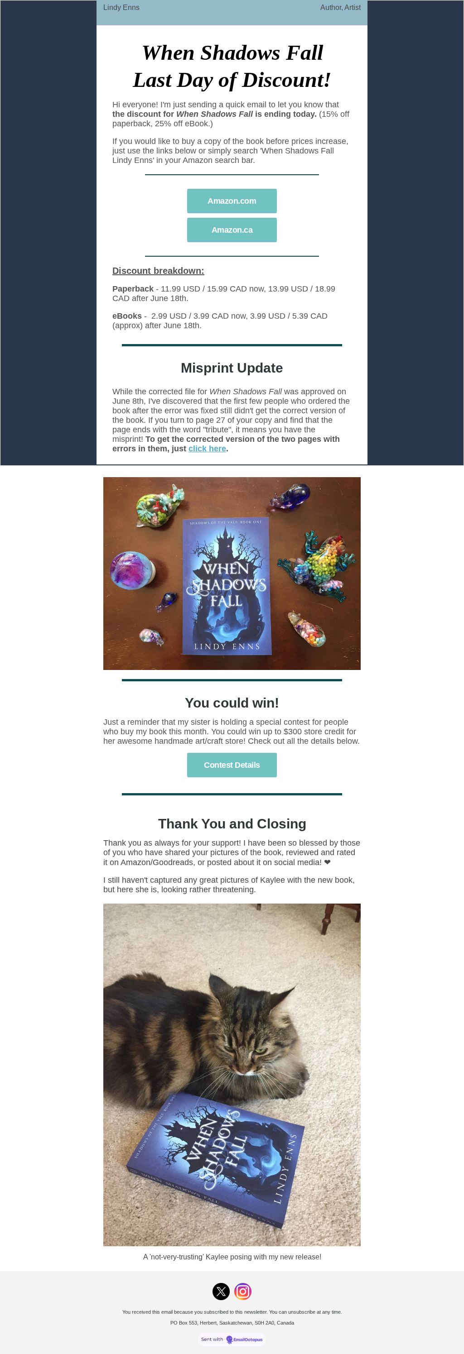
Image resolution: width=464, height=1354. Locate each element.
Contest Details (232, 765)
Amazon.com (232, 201)
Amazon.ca (232, 229)
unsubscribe (301, 1312)
